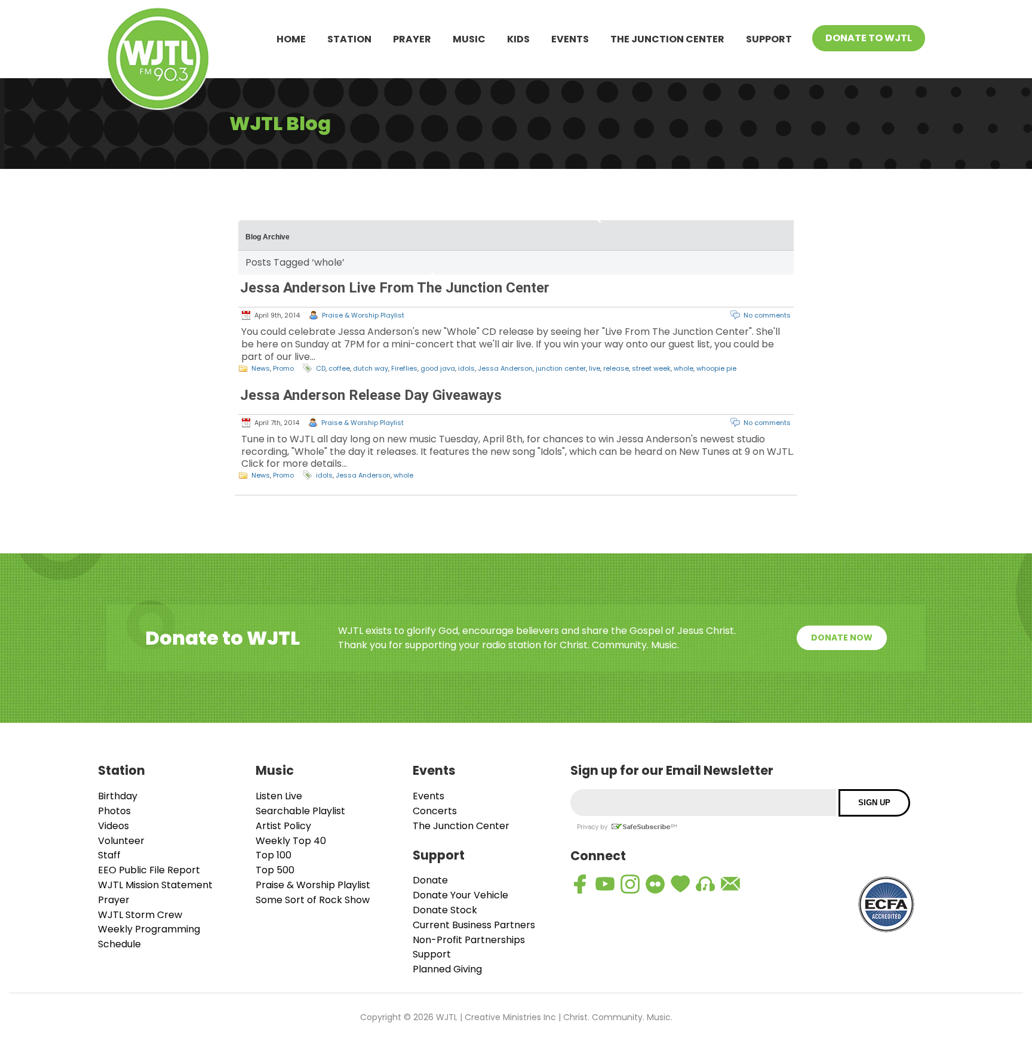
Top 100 (273, 855)
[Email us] (730, 884)
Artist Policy (283, 826)
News (260, 368)
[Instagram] (630, 884)
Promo (283, 368)
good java (437, 368)
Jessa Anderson (505, 368)
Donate (430, 880)
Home (291, 39)
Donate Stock (445, 910)
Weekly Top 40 (291, 841)
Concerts (435, 811)
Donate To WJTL (868, 38)
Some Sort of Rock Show (313, 900)
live (594, 368)
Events (570, 39)
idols (466, 368)
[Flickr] (655, 884)
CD (320, 368)
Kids (518, 39)
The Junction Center (667, 39)
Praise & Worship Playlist (363, 315)
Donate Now (842, 637)
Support (769, 39)
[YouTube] (605, 884)
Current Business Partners (474, 925)
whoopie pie (716, 368)
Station (349, 39)
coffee (339, 368)
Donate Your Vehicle (460, 895)
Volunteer (121, 841)
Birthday (117, 796)
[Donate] (680, 884)
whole (683, 368)
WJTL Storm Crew (140, 915)
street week (651, 368)
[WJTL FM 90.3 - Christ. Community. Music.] (158, 60)
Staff (109, 855)
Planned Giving (447, 969)
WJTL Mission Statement (155, 885)
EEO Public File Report (149, 870)
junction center (561, 368)
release (616, 368)
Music (469, 39)
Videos (113, 826)
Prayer (412, 39)
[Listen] (705, 884)
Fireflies (404, 368)
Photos (114, 811)
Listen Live (279, 796)
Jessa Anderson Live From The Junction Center (394, 287)
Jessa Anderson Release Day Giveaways (371, 395)
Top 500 (275, 870)
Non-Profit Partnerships (469, 940)
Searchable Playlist (300, 811)
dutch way (370, 368)
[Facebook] (579, 884)
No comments (767, 315)
